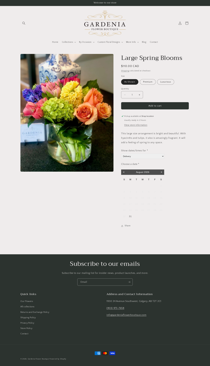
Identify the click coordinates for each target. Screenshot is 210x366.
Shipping (125, 71)
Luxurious (165, 82)
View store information (135, 125)
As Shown (129, 82)
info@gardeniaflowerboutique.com (127, 315)
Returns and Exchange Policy (34, 312)
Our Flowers (26, 301)
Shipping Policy (28, 317)
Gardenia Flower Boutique (38, 359)
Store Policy (26, 328)
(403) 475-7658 (115, 308)
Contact (24, 334)
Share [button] (128, 225)
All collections (27, 306)
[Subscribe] (129, 282)
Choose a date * (130, 164)
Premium (148, 82)
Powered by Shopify (58, 359)
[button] (23, 23)
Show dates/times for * (134, 150)
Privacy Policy (27, 323)
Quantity (125, 89)
